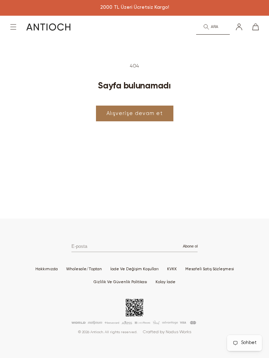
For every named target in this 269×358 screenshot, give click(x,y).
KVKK (172, 269)
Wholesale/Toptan (84, 269)
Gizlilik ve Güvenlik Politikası (120, 282)
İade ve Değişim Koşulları (134, 269)
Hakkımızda (46, 269)
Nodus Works (178, 332)
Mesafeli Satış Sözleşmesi (209, 269)
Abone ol (190, 246)
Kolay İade (165, 282)
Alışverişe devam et (134, 113)
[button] (13, 27)
